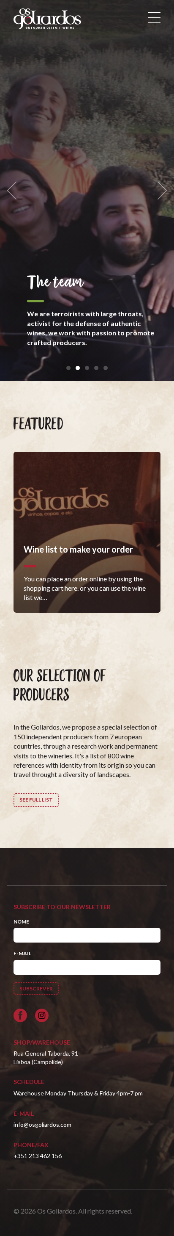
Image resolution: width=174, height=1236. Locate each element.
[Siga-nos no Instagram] (42, 1015)
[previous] (14, 191)
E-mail (22, 953)
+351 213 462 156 (38, 1155)
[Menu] (154, 17)
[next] (159, 191)
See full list (36, 799)
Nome (21, 921)
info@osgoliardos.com (42, 1124)
